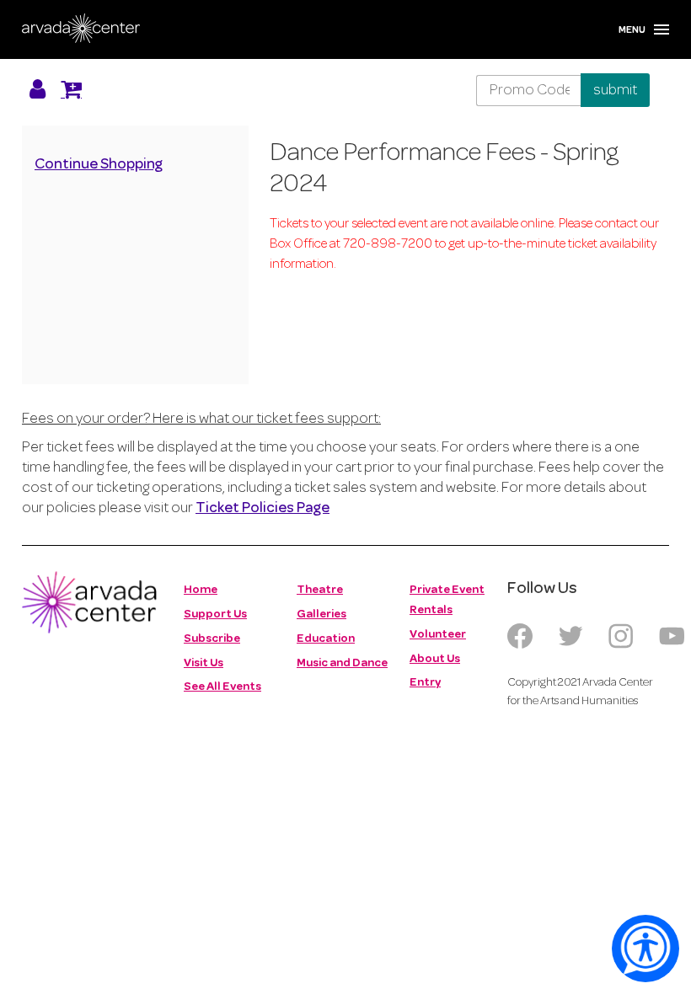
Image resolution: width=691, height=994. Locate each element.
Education (326, 638)
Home (200, 590)
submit (615, 90)
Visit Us (203, 663)
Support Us (215, 614)
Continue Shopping (99, 165)
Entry (425, 682)
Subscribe (212, 638)
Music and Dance (342, 663)
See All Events (222, 686)
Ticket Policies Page (262, 509)
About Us (435, 659)
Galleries (321, 614)
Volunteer (438, 634)
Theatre (320, 590)
